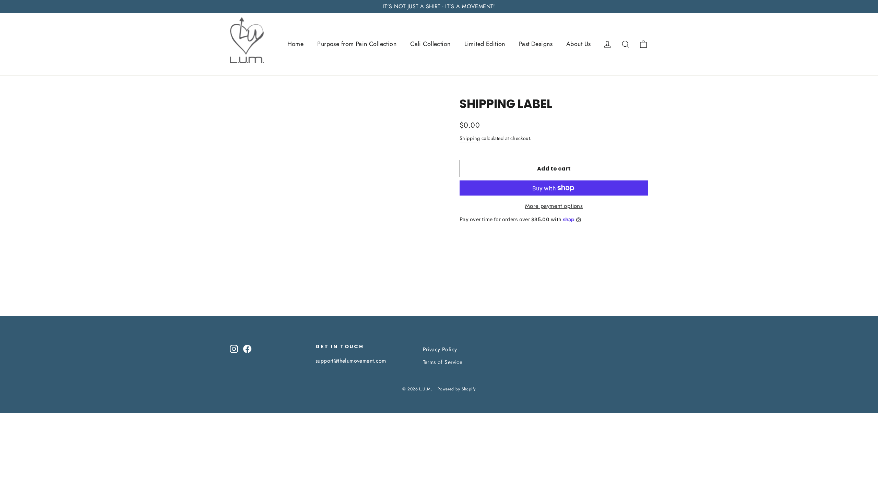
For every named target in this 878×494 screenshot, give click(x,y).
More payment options (554, 206)
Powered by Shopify (457, 389)
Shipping (470, 138)
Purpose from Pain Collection (356, 43)
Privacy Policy (440, 349)
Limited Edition (484, 43)
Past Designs (536, 43)
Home (295, 43)
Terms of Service (443, 362)
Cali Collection (430, 43)
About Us (578, 43)
